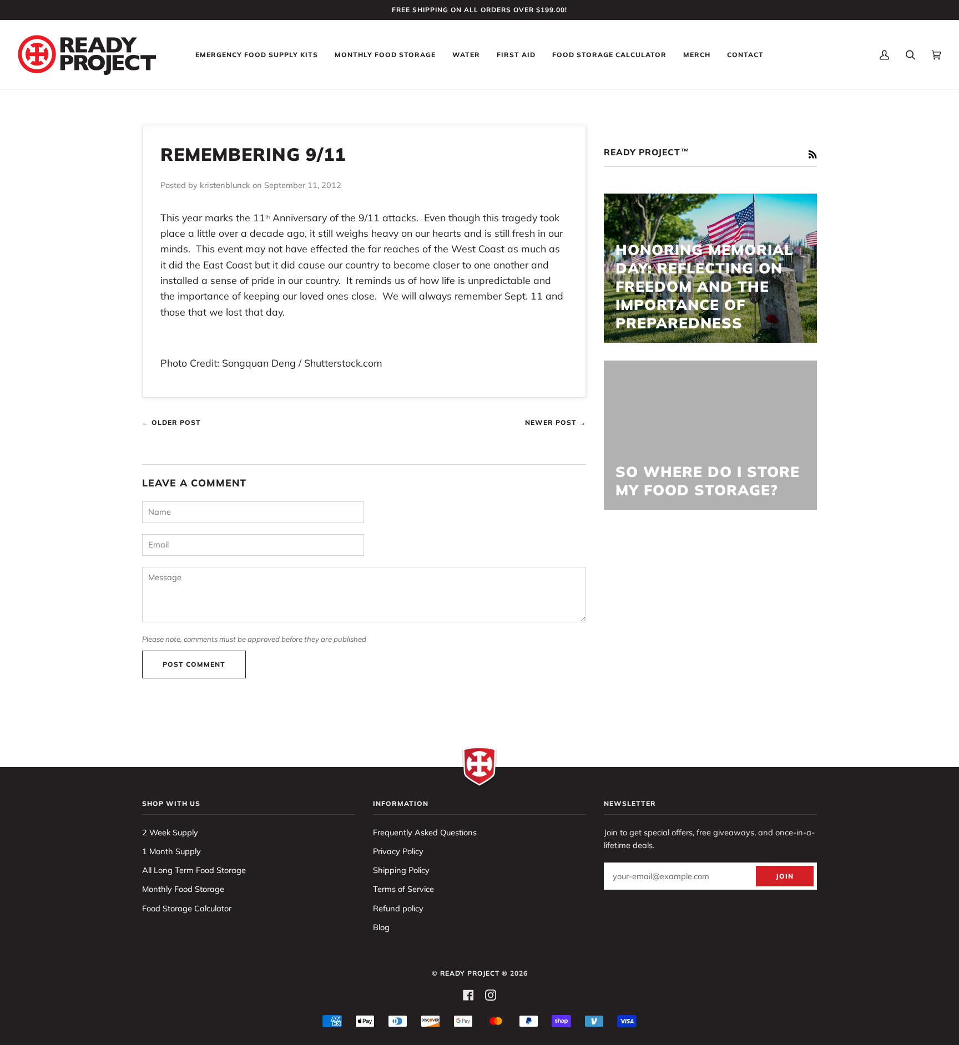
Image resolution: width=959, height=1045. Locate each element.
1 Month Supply (171, 851)
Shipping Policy (401, 870)
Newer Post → (555, 422)
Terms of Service (403, 889)
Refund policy (398, 908)
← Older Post (171, 422)
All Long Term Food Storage (194, 870)
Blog (381, 927)
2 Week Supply (170, 832)
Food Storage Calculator (186, 908)
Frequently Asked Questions (425, 832)
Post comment (194, 664)
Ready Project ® (474, 973)
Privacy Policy (398, 851)
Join (785, 876)
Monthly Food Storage (183, 889)
